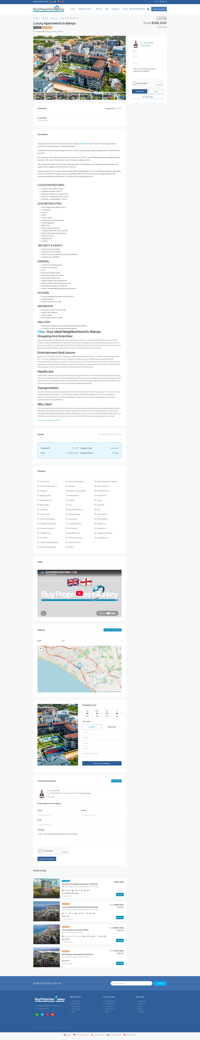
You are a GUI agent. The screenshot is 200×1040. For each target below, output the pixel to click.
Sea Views (100, 505)
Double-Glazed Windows (49, 542)
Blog (106, 9)
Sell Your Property (159, 9)
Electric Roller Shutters (48, 547)
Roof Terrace (101, 495)
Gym (70, 505)
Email (40, 820)
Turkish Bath (101, 528)
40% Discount (110, 1001)
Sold (106, 1011)
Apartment (76, 1001)
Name (40, 810)
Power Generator (103, 486)
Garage (71, 500)
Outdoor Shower (74, 542)
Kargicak (141, 1004)
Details (119, 894)
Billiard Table (44, 505)
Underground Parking (104, 533)
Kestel (140, 1009)
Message (41, 830)
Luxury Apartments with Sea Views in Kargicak (81, 907)
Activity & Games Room (48, 486)
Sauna (99, 500)
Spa (98, 509)
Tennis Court (101, 524)
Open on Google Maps (113, 630)
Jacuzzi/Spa (72, 519)
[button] (79, 666)
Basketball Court (46, 500)
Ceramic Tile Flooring (47, 519)
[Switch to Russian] (59, 1)
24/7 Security (44, 481)
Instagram (49, 420)
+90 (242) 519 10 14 (56, 793)
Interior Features (74, 514)
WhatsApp (87, 793)
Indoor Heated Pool (75, 509)
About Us (99, 9)
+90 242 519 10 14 (138, 9)
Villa (73, 1011)
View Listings (116, 781)
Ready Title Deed (103, 491)
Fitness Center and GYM (77, 491)
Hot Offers (65, 881)
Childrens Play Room (47, 528)
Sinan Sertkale (68, 896)
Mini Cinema (72, 528)
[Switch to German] (51, 1)
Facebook (41, 420)
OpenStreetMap (109, 691)
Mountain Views (74, 533)
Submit (160, 983)
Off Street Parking (74, 538)
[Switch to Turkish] (63, 1)
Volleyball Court (102, 538)
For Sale (45, 18)
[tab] (112, 43)
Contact (125, 9)
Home (73, 9)
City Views (44, 538)
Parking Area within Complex (107, 481)
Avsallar (141, 1011)
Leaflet (101, 691)
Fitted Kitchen (73, 495)
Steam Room (101, 514)
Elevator (71, 486)
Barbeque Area (45, 495)
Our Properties (110, 1009)
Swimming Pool (102, 519)
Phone (83, 810)
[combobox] (102, 732)
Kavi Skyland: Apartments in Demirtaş (77, 954)
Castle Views (44, 514)
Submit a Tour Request (101, 763)
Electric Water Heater (76, 481)
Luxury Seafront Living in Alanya (75, 930)
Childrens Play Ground (48, 524)
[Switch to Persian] (55, 1)
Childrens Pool (45, 533)
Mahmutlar (142, 1001)
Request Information (46, 859)
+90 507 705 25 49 (73, 793)
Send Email (140, 91)
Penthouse (75, 1009)
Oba (41, 331)
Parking (71, 547)
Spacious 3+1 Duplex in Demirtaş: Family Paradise (82, 884)
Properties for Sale (84, 9)
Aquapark (43, 491)
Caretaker (43, 509)
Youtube (57, 420)
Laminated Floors (74, 524)
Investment (115, 9)
